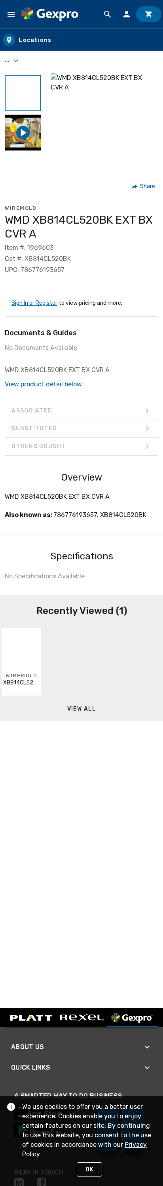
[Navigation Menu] (11, 14)
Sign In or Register (34, 303)
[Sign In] (126, 14)
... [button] (8, 60)
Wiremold (20, 208)
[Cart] (148, 14)
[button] (23, 93)
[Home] (50, 14)
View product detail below (43, 384)
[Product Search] (107, 14)
